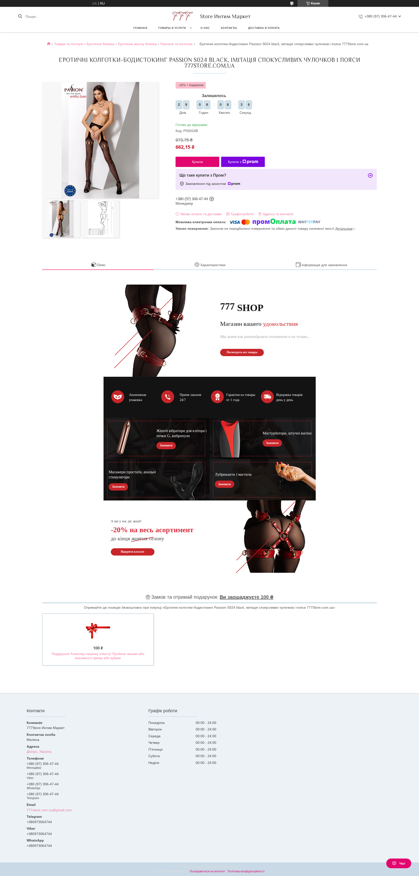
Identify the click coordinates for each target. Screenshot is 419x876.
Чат (402, 863)
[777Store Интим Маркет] (182, 16)
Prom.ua (232, 867)
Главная (140, 27)
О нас (205, 27)
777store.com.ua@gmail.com (49, 810)
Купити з (234, 162)
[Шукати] (20, 16)
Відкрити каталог (132, 551)
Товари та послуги (68, 44)
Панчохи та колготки (176, 44)
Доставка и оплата (264, 27)
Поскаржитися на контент (207, 871)
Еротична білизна (100, 44)
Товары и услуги (172, 27)
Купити (197, 162)
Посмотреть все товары (242, 352)
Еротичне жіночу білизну (137, 44)
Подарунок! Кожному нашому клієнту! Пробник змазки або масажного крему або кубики (98, 656)
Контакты (229, 27)
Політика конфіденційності (246, 871)
